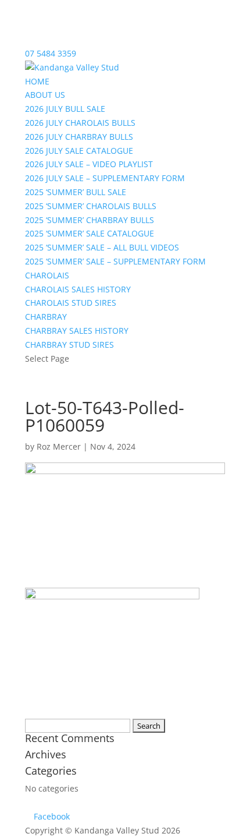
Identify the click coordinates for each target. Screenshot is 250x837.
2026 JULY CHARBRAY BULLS (79, 136)
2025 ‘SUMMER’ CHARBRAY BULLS (89, 219)
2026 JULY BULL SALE (65, 108)
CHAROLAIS (47, 275)
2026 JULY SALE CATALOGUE (79, 150)
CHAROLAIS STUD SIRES (70, 302)
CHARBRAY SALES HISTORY (76, 330)
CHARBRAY (46, 316)
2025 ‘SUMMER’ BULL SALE (75, 191)
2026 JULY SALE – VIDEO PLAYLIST (89, 163)
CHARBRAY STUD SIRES (69, 344)
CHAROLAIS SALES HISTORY (78, 289)
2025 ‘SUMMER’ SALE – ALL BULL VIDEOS (102, 247)
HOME (37, 81)
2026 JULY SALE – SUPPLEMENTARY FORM (105, 177)
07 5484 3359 (50, 53)
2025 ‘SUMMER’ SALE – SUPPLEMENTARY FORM (115, 261)
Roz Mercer (59, 446)
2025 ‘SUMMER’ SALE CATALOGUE (89, 233)
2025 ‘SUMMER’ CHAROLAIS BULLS (90, 205)
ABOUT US (45, 94)
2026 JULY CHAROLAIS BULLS (80, 122)
